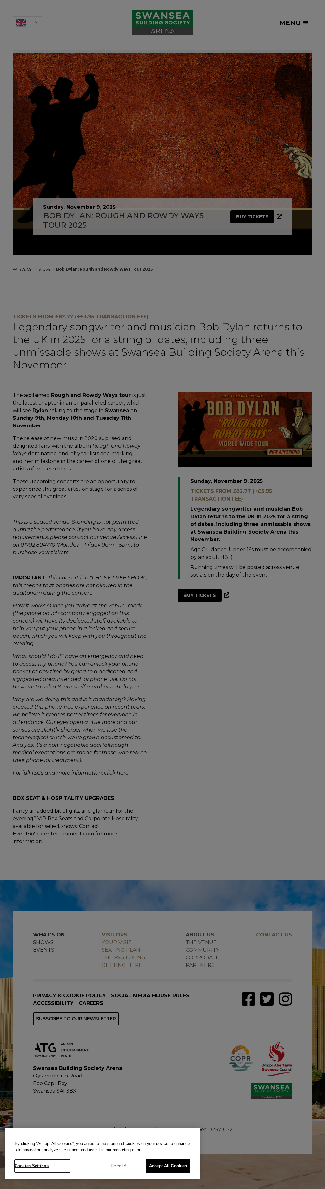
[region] (102, 1153)
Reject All (120, 1165)
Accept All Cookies (168, 1165)
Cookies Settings (32, 1165)
